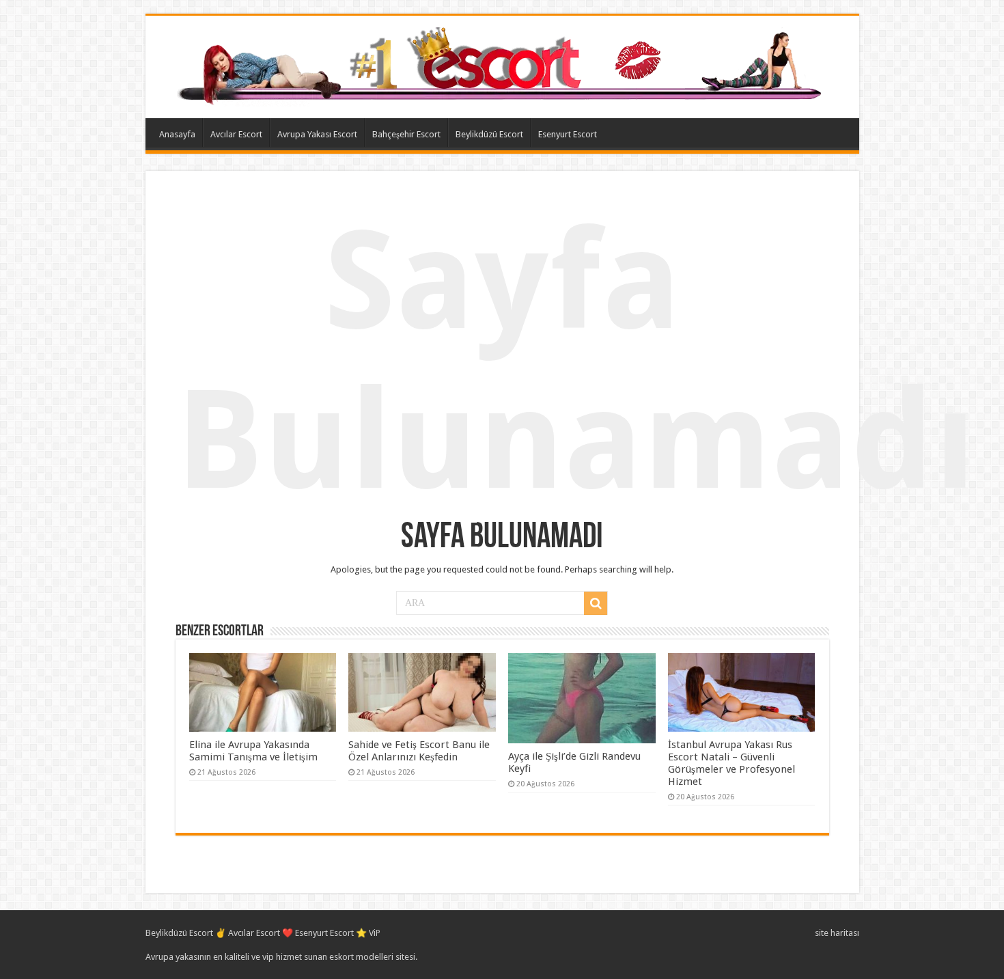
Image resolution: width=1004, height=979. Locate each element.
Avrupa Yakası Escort (317, 134)
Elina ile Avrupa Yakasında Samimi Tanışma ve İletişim (253, 751)
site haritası (837, 933)
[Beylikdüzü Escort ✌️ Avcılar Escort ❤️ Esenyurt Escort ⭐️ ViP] (502, 64)
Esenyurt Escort (567, 134)
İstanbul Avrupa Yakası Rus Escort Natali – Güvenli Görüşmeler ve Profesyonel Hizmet (731, 763)
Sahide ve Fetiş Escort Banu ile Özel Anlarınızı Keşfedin (419, 751)
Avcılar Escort (236, 134)
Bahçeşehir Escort (406, 134)
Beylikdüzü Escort (489, 134)
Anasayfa (177, 134)
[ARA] (595, 603)
